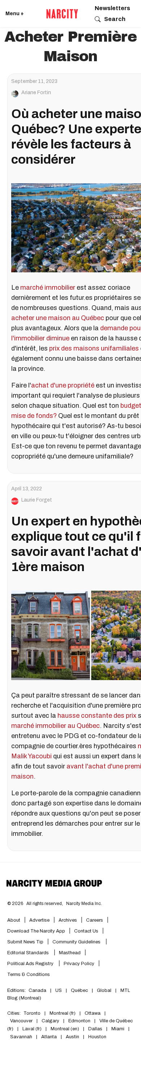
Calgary (50, 1020)
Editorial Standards (28, 952)
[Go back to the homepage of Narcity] (62, 13)
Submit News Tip (25, 941)
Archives (68, 920)
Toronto (32, 1013)
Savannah (21, 1036)
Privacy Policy (79, 963)
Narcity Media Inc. (84, 903)
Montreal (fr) (63, 1013)
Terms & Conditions (28, 974)
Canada (37, 990)
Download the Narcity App (36, 931)
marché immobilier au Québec (55, 725)
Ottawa (93, 1013)
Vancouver (21, 1020)
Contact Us (86, 931)
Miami (117, 1028)
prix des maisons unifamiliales (94, 348)
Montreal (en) (65, 1028)
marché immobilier (48, 287)
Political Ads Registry (31, 963)
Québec (79, 990)
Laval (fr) (32, 1028)
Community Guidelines (77, 941)
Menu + (14, 13)
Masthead (70, 952)
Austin (72, 1036)
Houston (97, 1036)
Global (104, 990)
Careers (94, 920)
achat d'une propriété (62, 385)
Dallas (95, 1028)
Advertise (39, 920)
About (13, 920)
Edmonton (79, 1020)
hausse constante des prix (96, 715)
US (58, 990)
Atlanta (49, 1036)
